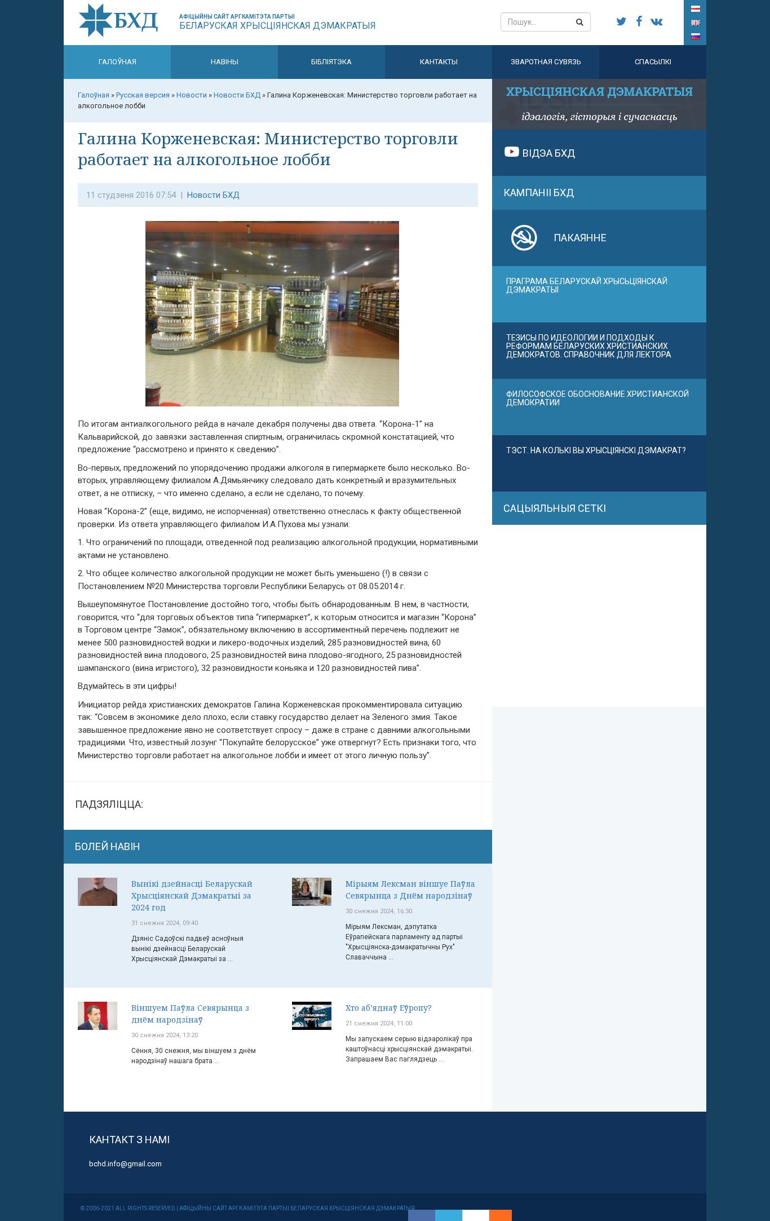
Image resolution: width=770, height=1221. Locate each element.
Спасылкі (653, 61)
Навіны (224, 61)
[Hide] (506, 1215)
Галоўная (117, 61)
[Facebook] (421, 1215)
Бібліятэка (331, 61)
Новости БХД (213, 195)
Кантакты (439, 61)
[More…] (494, 1215)
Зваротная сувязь (546, 61)
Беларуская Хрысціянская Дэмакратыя (277, 22)
